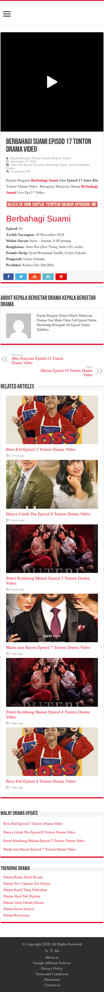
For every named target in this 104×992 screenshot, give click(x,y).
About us (52, 957)
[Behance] (57, 951)
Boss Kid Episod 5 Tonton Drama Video (41, 449)
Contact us (52, 985)
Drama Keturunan (16, 915)
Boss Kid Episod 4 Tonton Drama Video (41, 781)
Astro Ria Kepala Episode (27, 164)
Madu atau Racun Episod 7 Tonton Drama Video (48, 647)
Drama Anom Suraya (18, 909)
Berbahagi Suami (56, 164)
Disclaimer (52, 979)
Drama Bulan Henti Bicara (23, 877)
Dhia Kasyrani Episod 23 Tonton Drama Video (37, 359)
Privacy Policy (52, 968)
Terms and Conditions (52, 974)
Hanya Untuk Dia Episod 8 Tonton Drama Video (48, 513)
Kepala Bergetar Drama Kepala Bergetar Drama (41, 158)
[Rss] (46, 951)
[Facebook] (51, 951)
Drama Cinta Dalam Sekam (23, 902)
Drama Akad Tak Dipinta (21, 896)
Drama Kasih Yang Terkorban (25, 890)
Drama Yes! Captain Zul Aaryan (26, 883)
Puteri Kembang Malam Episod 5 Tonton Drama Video (44, 841)
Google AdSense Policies (52, 963)
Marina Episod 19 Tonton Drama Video (66, 371)
